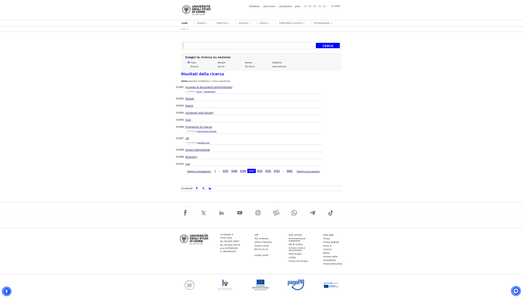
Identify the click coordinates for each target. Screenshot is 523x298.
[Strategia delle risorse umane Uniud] (224, 284)
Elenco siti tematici (298, 261)
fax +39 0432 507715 (230, 245)
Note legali (328, 235)
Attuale (221, 62)
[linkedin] (221, 215)
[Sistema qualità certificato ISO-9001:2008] (189, 284)
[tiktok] (330, 215)
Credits (292, 257)
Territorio (250, 66)
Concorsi (327, 249)
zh (324, 6)
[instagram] (258, 215)
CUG (188, 119)
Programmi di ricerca (198, 126)
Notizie (189, 98)
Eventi (189, 105)
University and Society (199, 112)
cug (187, 163)
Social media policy (332, 263)
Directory (191, 156)
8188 (234, 170)
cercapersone (285, 6)
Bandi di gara (295, 254)
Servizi (263, 23)
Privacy (326, 238)
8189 (243, 170)
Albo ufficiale (295, 235)
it (305, 6)
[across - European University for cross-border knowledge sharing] (331, 284)
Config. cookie (261, 255)
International (322, 23)
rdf (187, 138)
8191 (260, 170)
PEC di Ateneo (261, 238)
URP (256, 235)
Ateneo (201, 23)
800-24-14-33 (261, 249)
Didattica (222, 23)
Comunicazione (209, 91)
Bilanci (326, 253)
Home (185, 23)
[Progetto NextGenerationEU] (260, 284)
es (315, 6)
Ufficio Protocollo (263, 242)
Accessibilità (329, 260)
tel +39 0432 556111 (229, 241)
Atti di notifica (295, 244)
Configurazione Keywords (206, 131)
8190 (252, 170)
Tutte (193, 62)
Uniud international (197, 149)
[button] (7, 291)
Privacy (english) (331, 242)
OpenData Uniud (203, 143)
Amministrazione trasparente (297, 239)
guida (297, 6)
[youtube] (240, 215)
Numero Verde (261, 245)
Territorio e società (290, 23)
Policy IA (327, 245)
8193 (277, 170)
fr (319, 6)
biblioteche (254, 6)
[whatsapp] (294, 215)
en (310, 6)
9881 (290, 170)
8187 (226, 170)
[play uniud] (276, 215)
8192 (268, 170)
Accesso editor (330, 256)
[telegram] (312, 215)
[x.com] (203, 215)
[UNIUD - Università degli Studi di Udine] (196, 9)
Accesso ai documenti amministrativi (208, 87)
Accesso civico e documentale (297, 249)
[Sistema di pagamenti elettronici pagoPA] (295, 284)
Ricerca (243, 23)
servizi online (269, 6)
